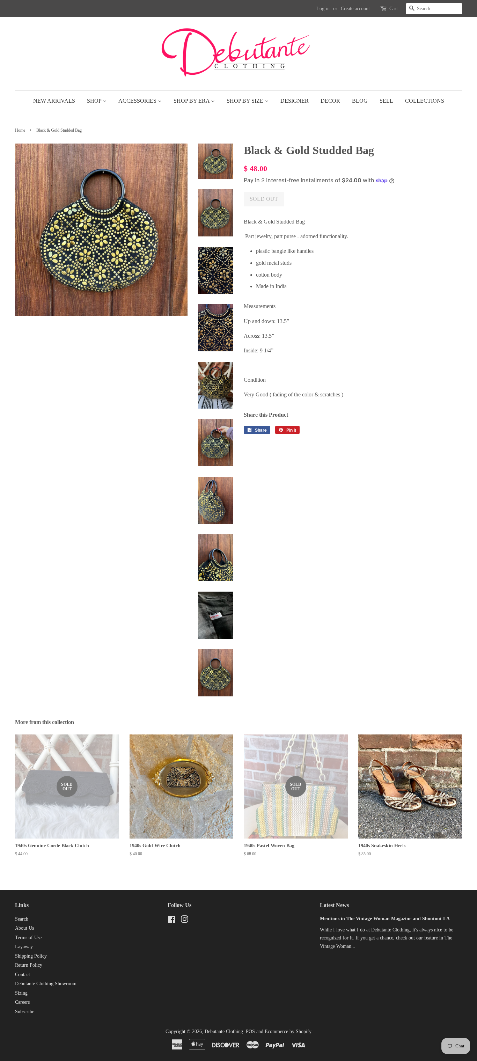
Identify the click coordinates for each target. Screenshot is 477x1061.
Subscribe (24, 1011)
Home (20, 130)
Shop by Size (246, 101)
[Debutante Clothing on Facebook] (172, 920)
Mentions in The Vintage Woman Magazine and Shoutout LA (385, 918)
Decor (330, 101)
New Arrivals (54, 101)
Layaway (24, 946)
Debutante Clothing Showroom (45, 983)
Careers (22, 1002)
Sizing (21, 993)
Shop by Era (192, 101)
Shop (95, 101)
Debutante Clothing (224, 1031)
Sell (386, 101)
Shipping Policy (31, 956)
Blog (360, 101)
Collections (424, 101)
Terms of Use (28, 937)
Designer (294, 101)
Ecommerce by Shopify (288, 1031)
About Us (24, 928)
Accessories (138, 101)
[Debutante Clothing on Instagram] (184, 920)
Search (21, 919)
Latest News (334, 905)
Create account (355, 8)
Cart (393, 8)
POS (250, 1031)
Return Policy (28, 965)
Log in (323, 8)
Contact (22, 974)
